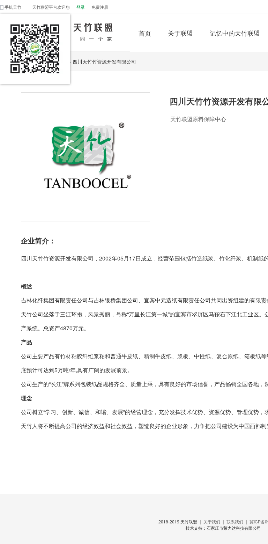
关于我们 (211, 521)
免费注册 (99, 7)
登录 (80, 7)
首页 (145, 32)
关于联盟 (180, 32)
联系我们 (234, 521)
